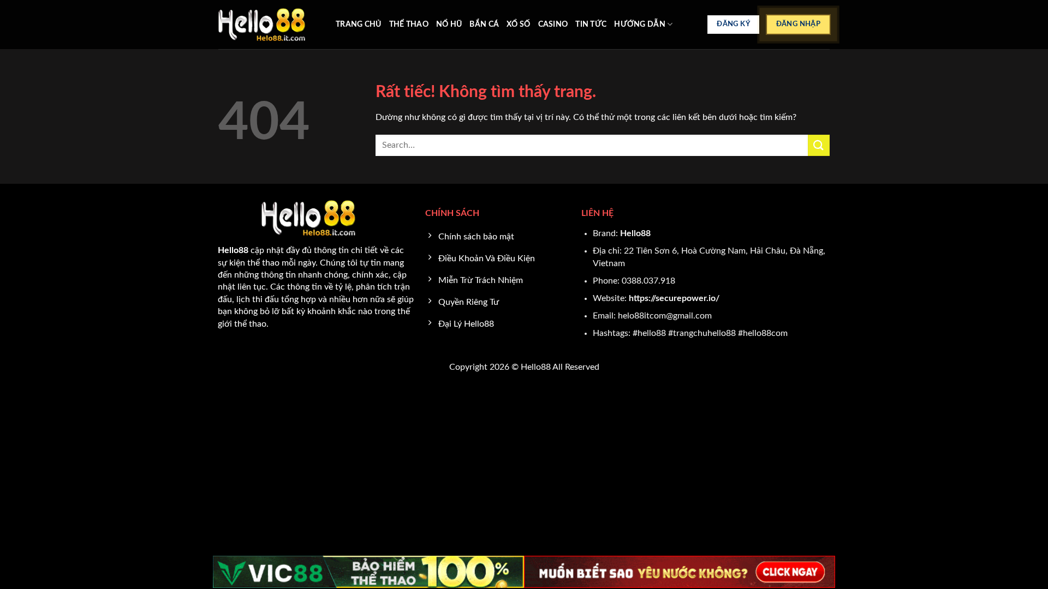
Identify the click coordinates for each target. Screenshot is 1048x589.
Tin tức (590, 24)
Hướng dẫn (639, 24)
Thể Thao (408, 24)
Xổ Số (518, 24)
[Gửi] (819, 145)
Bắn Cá (484, 24)
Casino (553, 24)
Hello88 (635, 233)
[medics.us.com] (268, 24)
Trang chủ (359, 24)
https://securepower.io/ (674, 298)
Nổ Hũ (449, 24)
